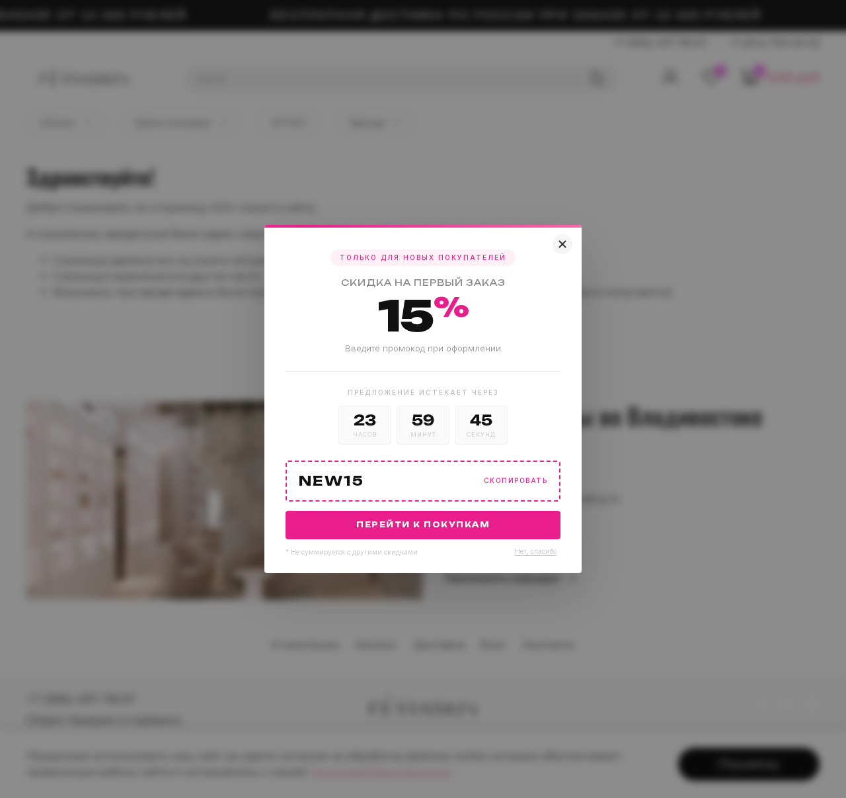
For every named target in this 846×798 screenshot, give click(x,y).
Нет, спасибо (536, 551)
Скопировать (516, 480)
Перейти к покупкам (423, 524)
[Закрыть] (562, 244)
